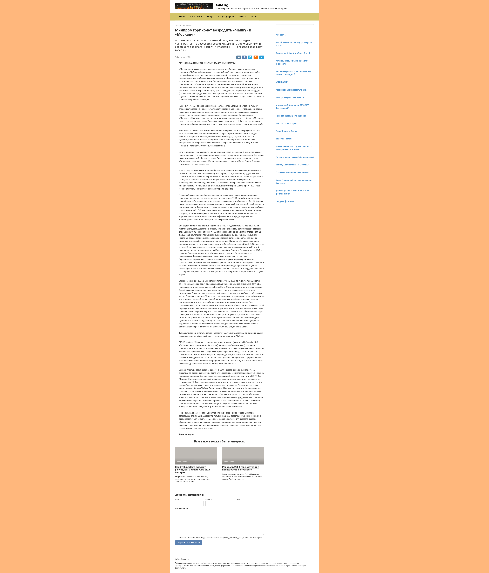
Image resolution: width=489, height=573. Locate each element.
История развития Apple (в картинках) (295, 157)
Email (208, 499)
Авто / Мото (196, 16)
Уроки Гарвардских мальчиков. (291, 90)
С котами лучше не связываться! (292, 172)
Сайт (238, 499)
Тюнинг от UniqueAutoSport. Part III (293, 53)
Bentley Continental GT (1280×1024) (293, 165)
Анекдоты (281, 35)
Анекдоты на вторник (287, 123)
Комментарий (181, 508)
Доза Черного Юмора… (287, 131)
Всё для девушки (226, 16)
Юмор (210, 16)
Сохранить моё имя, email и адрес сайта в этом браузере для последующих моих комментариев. (220, 538)
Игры (254, 16)
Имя (178, 499)
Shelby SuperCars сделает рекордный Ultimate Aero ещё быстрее (192, 470)
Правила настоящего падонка (291, 116)
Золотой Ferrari (283, 139)
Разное (242, 16)
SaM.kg (222, 5)
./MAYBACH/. (282, 82)
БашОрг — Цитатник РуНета (290, 97)
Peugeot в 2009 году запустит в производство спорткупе (240, 468)
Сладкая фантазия (285, 201)
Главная (181, 16)
